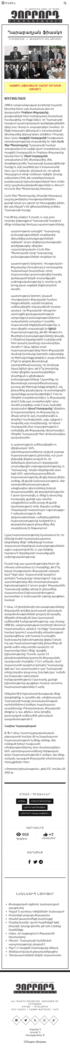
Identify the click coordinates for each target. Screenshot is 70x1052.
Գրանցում (41, 1007)
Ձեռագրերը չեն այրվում (45, 39)
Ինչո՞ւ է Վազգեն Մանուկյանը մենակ (33, 947)
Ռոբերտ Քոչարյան (41, 801)
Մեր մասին (19, 1009)
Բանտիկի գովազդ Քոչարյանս (29, 915)
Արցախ (21, 801)
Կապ (55, 1009)
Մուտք (26, 1007)
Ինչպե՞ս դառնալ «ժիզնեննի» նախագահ (36, 911)
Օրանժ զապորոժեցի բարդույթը (30, 918)
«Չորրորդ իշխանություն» (35, 813)
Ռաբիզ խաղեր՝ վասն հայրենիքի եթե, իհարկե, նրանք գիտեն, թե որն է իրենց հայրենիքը (34, 926)
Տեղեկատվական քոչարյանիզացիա (33, 951)
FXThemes (35, 1004)
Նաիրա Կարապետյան (35, 807)
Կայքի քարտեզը (40, 1009)
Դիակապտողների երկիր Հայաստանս (34, 955)
